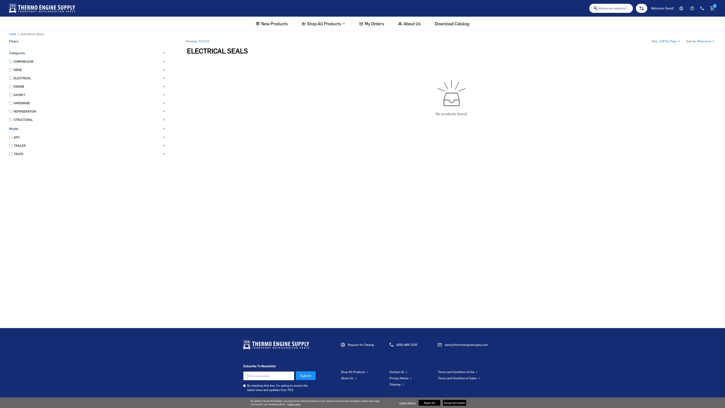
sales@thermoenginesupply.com (466, 345)
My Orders (374, 23)
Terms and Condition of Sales (457, 378)
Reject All (429, 402)
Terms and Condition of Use (456, 372)
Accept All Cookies (454, 402)
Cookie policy (294, 404)
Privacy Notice (399, 378)
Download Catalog (452, 23)
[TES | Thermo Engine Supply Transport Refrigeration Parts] (276, 344)
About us (412, 23)
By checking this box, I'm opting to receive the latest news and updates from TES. (277, 388)
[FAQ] (692, 8)
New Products (274, 23)
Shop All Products (324, 23)
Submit (305, 376)
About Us (347, 378)
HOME (12, 34)
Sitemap (395, 384)
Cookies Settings (407, 403)
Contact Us (396, 372)
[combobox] (611, 8)
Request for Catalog (361, 345)
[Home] (42, 8)
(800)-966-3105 (406, 345)
